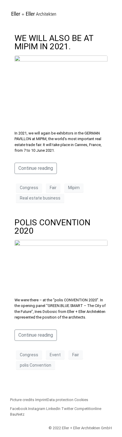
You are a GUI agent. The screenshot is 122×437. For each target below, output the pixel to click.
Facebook (18, 408)
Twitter (67, 408)
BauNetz (17, 414)
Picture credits (22, 400)
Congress (29, 187)
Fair (53, 187)
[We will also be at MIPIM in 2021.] (61, 90)
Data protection (60, 400)
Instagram (36, 408)
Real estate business (40, 198)
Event (55, 354)
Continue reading (35, 168)
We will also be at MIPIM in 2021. (54, 42)
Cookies (81, 400)
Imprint (41, 400)
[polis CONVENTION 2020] (61, 266)
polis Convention (35, 365)
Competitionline (87, 408)
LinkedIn (53, 408)
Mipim (74, 187)
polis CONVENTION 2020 (52, 227)
